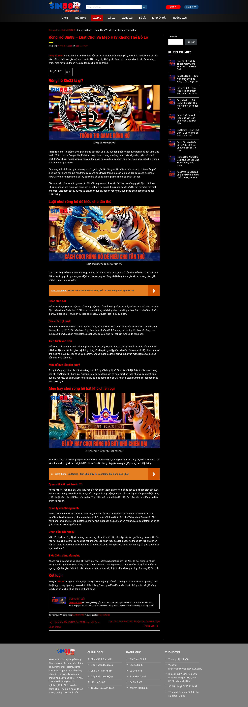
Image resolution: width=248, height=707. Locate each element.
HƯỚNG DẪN (180, 18)
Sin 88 (61, 581)
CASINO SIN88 (68, 30)
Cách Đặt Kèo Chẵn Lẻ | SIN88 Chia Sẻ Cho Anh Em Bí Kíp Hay (186, 146)
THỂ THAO (80, 18)
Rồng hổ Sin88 (104, 615)
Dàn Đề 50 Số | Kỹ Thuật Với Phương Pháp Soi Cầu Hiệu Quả (186, 65)
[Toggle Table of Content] (66, 72)
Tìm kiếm (172, 36)
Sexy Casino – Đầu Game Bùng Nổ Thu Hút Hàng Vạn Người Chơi (187, 104)
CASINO (97, 18)
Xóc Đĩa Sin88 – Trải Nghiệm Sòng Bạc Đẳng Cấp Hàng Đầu (187, 79)
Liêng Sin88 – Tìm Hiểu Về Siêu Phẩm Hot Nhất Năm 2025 (187, 91)
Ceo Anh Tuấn (82, 46)
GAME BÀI (127, 18)
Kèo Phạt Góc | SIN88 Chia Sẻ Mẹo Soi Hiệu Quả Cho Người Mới (188, 175)
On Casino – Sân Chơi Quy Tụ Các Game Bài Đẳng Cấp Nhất (188, 133)
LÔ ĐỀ (142, 18)
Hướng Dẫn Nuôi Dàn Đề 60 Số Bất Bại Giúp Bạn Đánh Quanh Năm (188, 161)
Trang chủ (54, 30)
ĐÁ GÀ (111, 18)
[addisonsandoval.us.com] (65, 7)
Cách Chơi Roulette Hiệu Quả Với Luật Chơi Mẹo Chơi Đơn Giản (186, 119)
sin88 (64, 18)
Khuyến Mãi (159, 18)
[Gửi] (144, 7)
